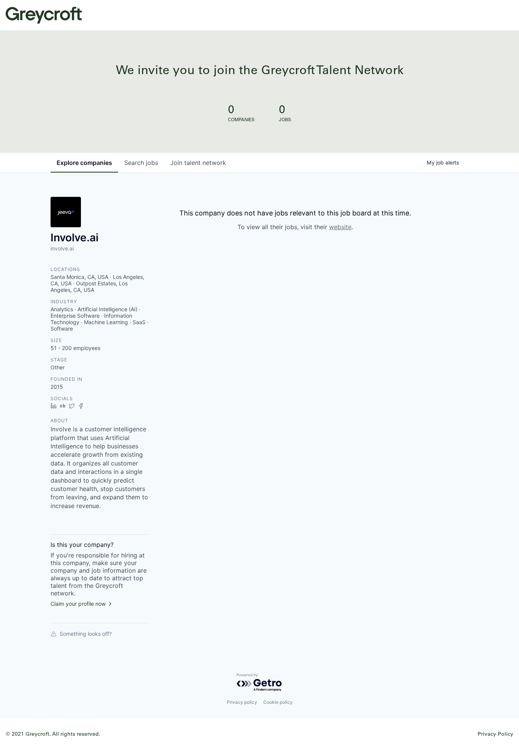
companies (84, 162)
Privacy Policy (495, 733)
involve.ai (62, 248)
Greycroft (44, 15)
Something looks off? (86, 633)
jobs (141, 162)
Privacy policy (242, 702)
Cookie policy (278, 702)
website (340, 227)
